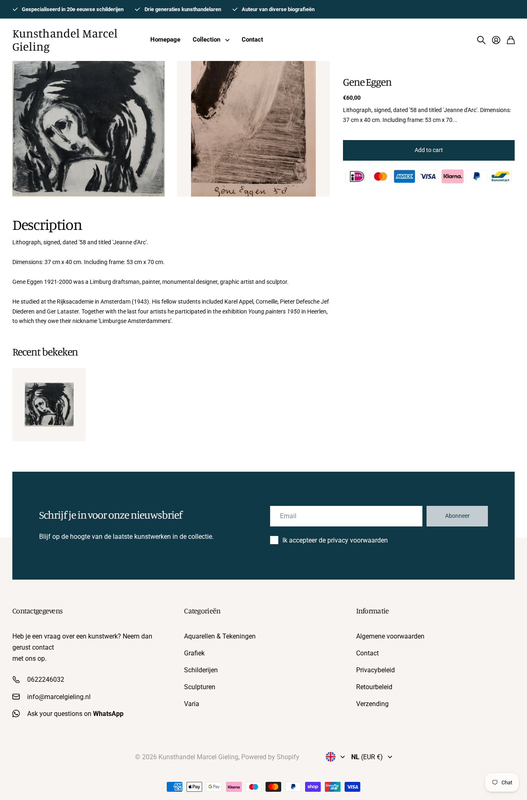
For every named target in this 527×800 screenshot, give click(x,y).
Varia (191, 704)
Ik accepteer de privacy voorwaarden (335, 540)
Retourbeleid (374, 687)
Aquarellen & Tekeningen (220, 636)
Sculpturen (199, 687)
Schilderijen (201, 670)
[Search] (481, 40)
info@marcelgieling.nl (59, 697)
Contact (252, 39)
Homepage (165, 39)
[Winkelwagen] (511, 40)
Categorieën (202, 610)
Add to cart (429, 150)
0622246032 (45, 679)
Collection (206, 39)
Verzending (372, 704)
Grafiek (194, 653)
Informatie (372, 610)
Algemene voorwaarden (390, 636)
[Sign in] (496, 40)
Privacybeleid (375, 670)
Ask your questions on (75, 714)
